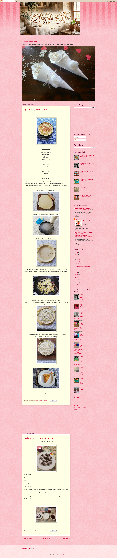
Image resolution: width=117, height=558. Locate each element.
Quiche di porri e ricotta (35, 109)
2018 (76, 272)
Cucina (28, 403)
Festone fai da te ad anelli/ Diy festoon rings (87, 179)
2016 (76, 277)
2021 (76, 257)
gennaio (78, 262)
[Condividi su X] (53, 401)
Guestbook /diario (81, 305)
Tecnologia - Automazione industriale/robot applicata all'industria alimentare (83, 236)
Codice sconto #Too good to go (82, 209)
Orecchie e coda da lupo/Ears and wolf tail (87, 163)
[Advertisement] (46, 419)
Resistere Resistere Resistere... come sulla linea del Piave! (83, 233)
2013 (76, 284)
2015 (76, 279)
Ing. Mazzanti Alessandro (81, 219)
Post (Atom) (29, 542)
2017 (76, 274)
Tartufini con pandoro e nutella (38, 437)
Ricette (75, 409)
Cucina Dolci (34, 533)
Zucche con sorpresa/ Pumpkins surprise (87, 171)
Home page (46, 539)
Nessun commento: (43, 400)
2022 (76, 255)
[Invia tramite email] (50, 401)
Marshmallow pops (84, 187)
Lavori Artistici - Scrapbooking (81, 407)
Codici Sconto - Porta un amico (82, 208)
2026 (76, 252)
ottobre (78, 259)
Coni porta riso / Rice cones (29, 41)
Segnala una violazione (27, 548)
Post (77, 137)
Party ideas (33, 403)
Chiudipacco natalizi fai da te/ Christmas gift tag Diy (86, 195)
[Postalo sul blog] (52, 401)
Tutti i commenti (79, 140)
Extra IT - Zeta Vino (86, 220)
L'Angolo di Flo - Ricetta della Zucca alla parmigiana (87, 155)
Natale (38, 533)
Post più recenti (27, 539)
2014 (76, 282)
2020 (76, 270)
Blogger (64, 555)
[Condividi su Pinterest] (56, 401)
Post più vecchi (65, 539)
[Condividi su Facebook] (55, 401)
